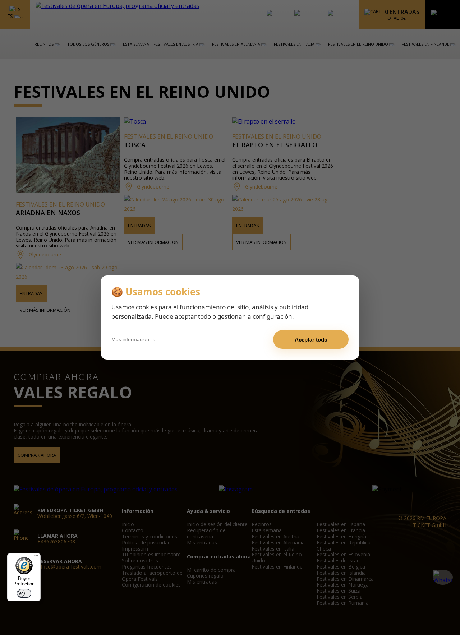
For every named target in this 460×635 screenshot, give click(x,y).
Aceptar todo (311, 340)
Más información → (133, 339)
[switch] (24, 593)
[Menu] (36, 557)
